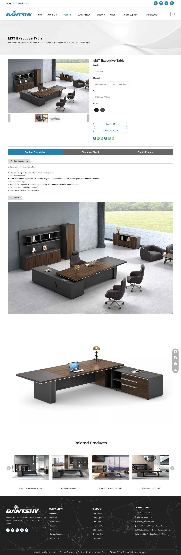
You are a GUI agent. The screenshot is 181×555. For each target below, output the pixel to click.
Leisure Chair (98, 538)
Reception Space (99, 526)
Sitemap (105, 552)
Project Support (56, 534)
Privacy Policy (116, 552)
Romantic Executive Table (110, 489)
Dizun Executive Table (150, 489)
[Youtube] (22, 530)
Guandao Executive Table (30, 489)
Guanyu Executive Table (70, 489)
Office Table (97, 513)
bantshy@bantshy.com (18, 3)
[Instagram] (26, 530)
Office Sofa (97, 522)
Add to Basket (109, 131)
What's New (54, 522)
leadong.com (140, 552)
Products (53, 518)
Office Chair (97, 518)
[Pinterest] (172, 3)
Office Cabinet (98, 530)
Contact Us (54, 538)
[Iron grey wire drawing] (102, 110)
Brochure (53, 526)
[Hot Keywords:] (172, 14)
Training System (99, 534)
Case (52, 530)
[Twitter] (166, 3)
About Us (53, 513)
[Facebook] (156, 3)
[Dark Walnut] (96, 110)
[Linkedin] (161, 3)
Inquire (109, 124)
